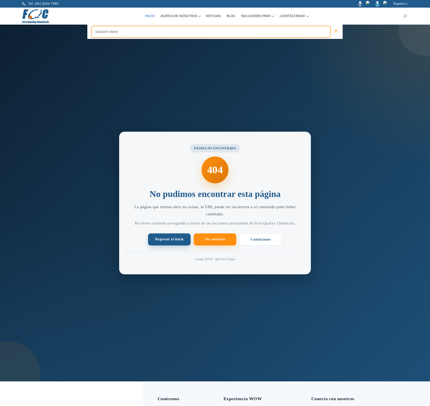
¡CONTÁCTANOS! (293, 16)
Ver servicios (215, 239)
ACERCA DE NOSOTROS (179, 16)
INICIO (150, 16)
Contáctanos (261, 239)
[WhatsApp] (386, 3)
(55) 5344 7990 (46, 3)
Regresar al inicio (169, 239)
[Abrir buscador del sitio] (405, 16)
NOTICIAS (213, 16)
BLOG (231, 16)
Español (399, 3)
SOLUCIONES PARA (256, 16)
